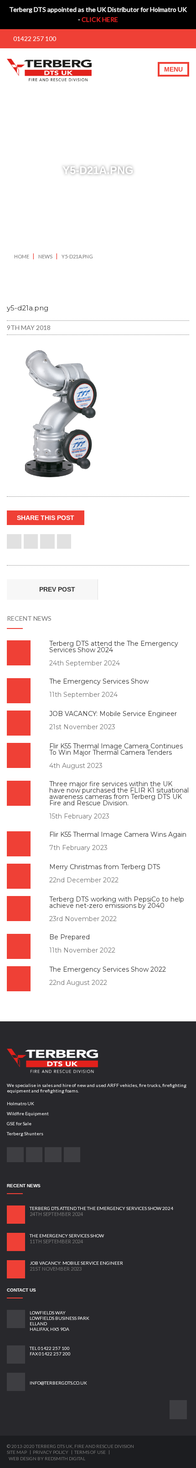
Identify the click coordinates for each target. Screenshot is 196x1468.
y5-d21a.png (77, 256)
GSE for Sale (19, 1123)
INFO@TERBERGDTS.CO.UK (58, 1383)
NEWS (45, 256)
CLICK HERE (100, 19)
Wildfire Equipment (28, 1113)
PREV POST (56, 589)
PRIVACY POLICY (51, 1452)
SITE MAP (17, 1452)
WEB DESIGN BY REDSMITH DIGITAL (47, 1458)
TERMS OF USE (90, 1452)
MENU (173, 69)
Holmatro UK (20, 1103)
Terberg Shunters (25, 1133)
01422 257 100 (34, 38)
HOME (21, 256)
